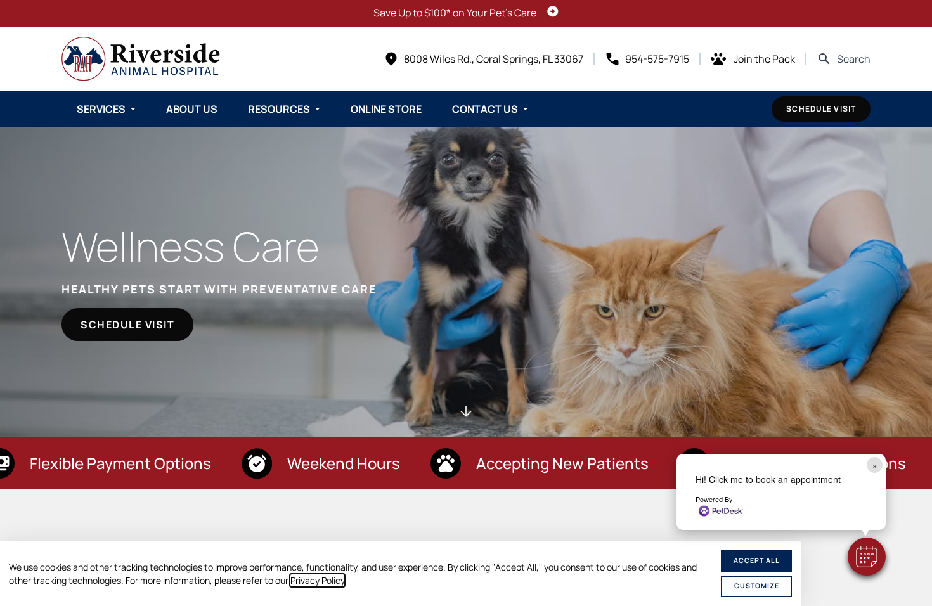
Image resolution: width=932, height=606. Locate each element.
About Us (191, 109)
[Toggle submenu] (133, 109)
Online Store (386, 109)
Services (101, 109)
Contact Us (485, 109)
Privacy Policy (317, 580)
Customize (756, 585)
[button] (867, 557)
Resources (279, 109)
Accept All (757, 560)
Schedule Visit (821, 108)
